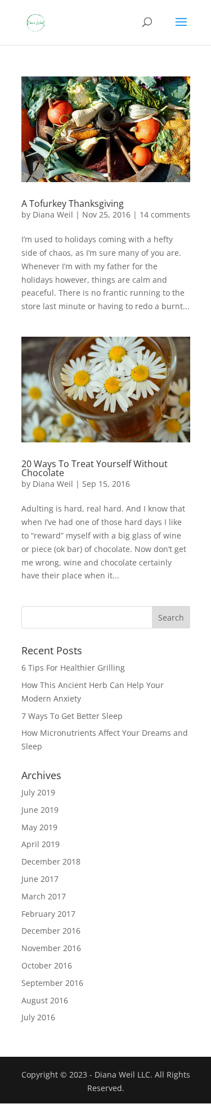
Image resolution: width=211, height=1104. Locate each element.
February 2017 (48, 913)
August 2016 (44, 1000)
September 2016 (52, 983)
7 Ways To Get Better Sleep (72, 716)
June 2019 (40, 809)
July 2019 (38, 792)
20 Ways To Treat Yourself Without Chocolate (94, 468)
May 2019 (39, 827)
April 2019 (40, 844)
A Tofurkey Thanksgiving (72, 203)
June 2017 (40, 879)
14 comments (165, 214)
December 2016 (50, 930)
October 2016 (46, 965)
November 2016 (51, 948)
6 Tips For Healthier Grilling (73, 667)
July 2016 (38, 1017)
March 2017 (43, 896)
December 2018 (50, 861)
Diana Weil (53, 214)
